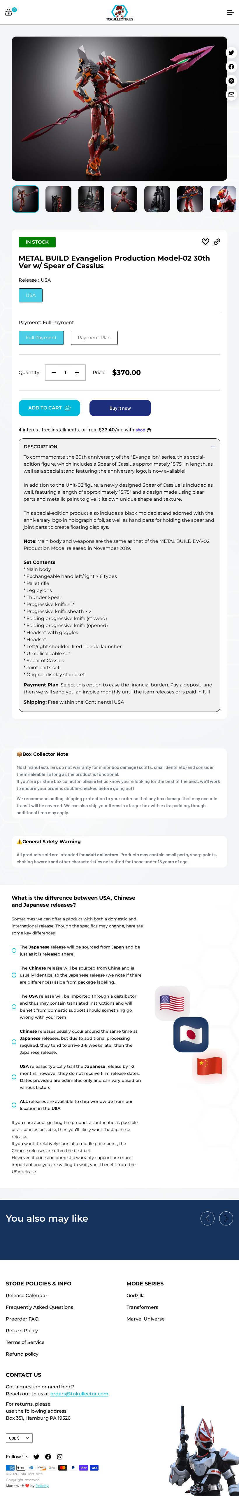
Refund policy (22, 1354)
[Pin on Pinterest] (231, 81)
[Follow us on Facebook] (48, 1457)
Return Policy (22, 1330)
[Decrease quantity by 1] (51, 372)
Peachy (42, 1485)
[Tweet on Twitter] (231, 52)
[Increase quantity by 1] (78, 372)
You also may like (47, 1218)
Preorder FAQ (22, 1319)
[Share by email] (231, 95)
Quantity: (29, 372)
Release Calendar (27, 1295)
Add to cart (45, 408)
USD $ (14, 1437)
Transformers (142, 1307)
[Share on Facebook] (231, 67)
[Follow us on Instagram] (59, 1457)
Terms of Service (25, 1342)
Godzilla (135, 1295)
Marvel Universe (145, 1319)
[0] (8, 12)
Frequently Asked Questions (39, 1307)
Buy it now (120, 408)
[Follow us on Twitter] (36, 1457)
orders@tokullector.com (79, 1394)
